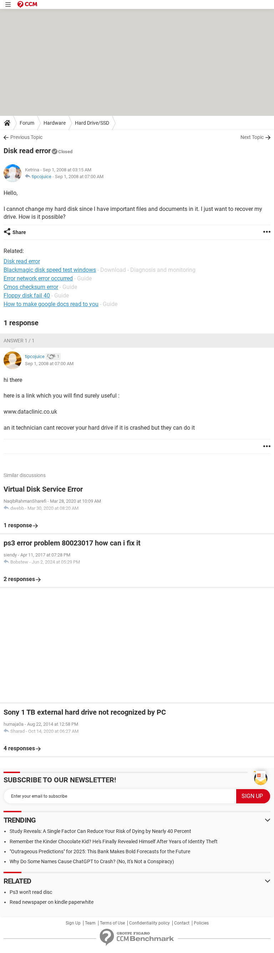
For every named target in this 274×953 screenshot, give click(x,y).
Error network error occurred (38, 278)
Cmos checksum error (31, 287)
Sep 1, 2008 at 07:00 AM (79, 176)
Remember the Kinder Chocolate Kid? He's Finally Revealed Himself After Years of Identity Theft (114, 841)
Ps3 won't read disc (31, 892)
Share (19, 232)
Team (90, 923)
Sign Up (73, 923)
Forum (27, 123)
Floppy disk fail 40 (27, 295)
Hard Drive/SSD (92, 123)
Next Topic (252, 137)
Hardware (55, 123)
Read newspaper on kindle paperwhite (51, 902)
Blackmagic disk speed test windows (50, 269)
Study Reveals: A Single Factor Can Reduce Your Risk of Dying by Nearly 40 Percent (100, 831)
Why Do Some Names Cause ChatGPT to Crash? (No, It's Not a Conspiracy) (92, 861)
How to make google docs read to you (51, 304)
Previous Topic (26, 137)
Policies (201, 923)
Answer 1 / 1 (19, 340)
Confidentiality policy (149, 923)
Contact (181, 923)
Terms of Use (112, 923)
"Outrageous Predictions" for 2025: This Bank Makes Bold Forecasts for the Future (100, 851)
